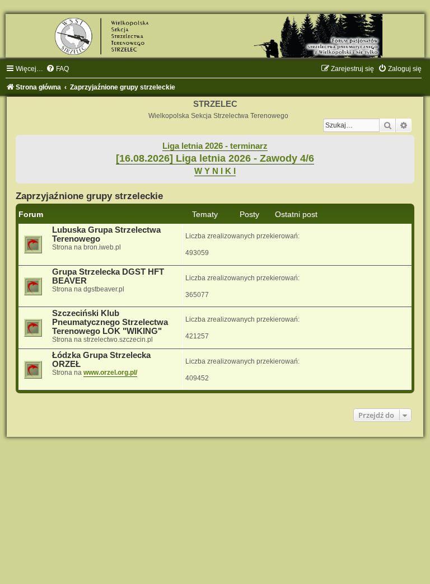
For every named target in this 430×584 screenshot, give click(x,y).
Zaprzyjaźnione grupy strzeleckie (89, 196)
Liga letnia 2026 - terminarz (215, 146)
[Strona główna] (215, 36)
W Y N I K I (215, 171)
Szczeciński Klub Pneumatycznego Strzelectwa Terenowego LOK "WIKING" (110, 322)
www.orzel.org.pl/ (110, 372)
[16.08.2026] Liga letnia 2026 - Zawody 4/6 (215, 158)
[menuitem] (57, 69)
